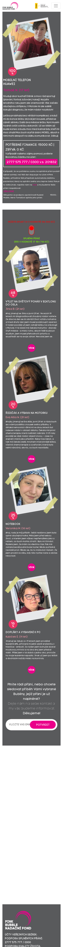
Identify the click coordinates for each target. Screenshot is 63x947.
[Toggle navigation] (55, 6)
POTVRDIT (43, 725)
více (31, 348)
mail (35, 185)
